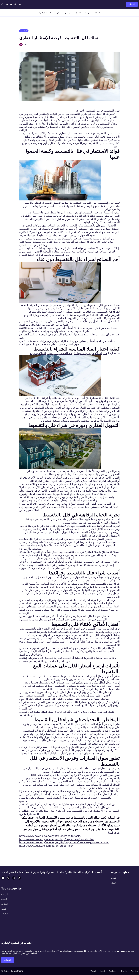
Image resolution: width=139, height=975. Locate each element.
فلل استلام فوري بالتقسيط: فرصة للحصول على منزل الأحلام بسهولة (68, 353)
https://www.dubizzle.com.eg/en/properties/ (46, 845)
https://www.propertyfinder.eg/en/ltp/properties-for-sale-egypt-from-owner (64, 842)
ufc (25, 45)
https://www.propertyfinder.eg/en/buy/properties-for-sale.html (56, 839)
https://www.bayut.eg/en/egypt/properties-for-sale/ (50, 836)
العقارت (24, 31)
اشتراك (131, 4)
